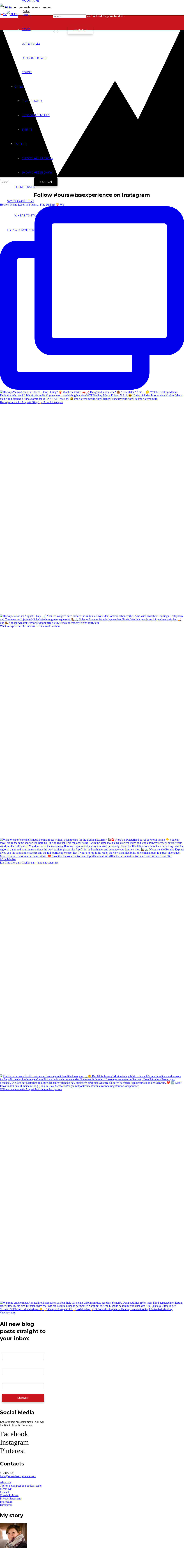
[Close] (57, 31)
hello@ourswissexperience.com (18, 1476)
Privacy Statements (11, 1498)
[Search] (54, 31)
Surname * (9, 1380)
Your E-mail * (10, 1350)
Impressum (6, 1501)
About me (5, 1482)
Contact (4, 1492)
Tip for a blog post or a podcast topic (21, 1485)
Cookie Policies (9, 1495)
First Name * (10, 1365)
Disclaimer (6, 1504)
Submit (23, 1398)
